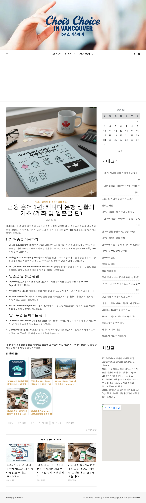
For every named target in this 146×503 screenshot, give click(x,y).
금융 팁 (10, 423)
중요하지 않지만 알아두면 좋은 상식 (119, 316)
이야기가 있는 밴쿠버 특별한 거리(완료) (120, 303)
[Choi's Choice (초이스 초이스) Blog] (73, 25)
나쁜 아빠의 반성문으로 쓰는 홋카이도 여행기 (122, 189)
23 (137, 135)
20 (121, 135)
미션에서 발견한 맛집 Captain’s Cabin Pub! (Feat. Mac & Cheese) (118, 362)
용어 (32, 423)
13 (121, 130)
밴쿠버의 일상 (108, 257)
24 (104, 140)
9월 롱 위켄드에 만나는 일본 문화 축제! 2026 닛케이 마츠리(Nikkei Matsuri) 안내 (120, 383)
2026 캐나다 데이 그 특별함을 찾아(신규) (122, 176)
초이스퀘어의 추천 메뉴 (113, 322)
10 (104, 130)
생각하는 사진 (108, 264)
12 (115, 130)
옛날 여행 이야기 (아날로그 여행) (117, 296)
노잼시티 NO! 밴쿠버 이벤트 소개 (118, 198)
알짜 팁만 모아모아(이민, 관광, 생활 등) (120, 277)
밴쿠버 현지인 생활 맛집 (113, 237)
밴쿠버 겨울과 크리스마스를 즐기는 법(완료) (122, 221)
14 (126, 130)
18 (110, 135)
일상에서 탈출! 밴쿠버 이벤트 (116, 309)
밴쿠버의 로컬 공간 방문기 (114, 251)
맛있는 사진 (107, 205)
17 (104, 135)
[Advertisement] (73, 80)
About (56, 54)
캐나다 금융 (43, 423)
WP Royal (19, 497)
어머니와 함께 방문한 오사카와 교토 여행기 (121, 287)
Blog (68, 54)
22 (132, 135)
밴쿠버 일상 (22, 423)
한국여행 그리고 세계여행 (114, 335)
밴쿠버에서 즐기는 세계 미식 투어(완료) (120, 244)
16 (137, 130)
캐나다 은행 (70, 423)
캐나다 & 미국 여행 (111, 329)
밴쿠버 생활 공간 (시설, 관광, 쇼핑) (118, 231)
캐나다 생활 (56, 423)
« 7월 (119, 150)
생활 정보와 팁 (109, 270)
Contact (84, 54)
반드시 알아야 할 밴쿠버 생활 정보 (51, 202)
